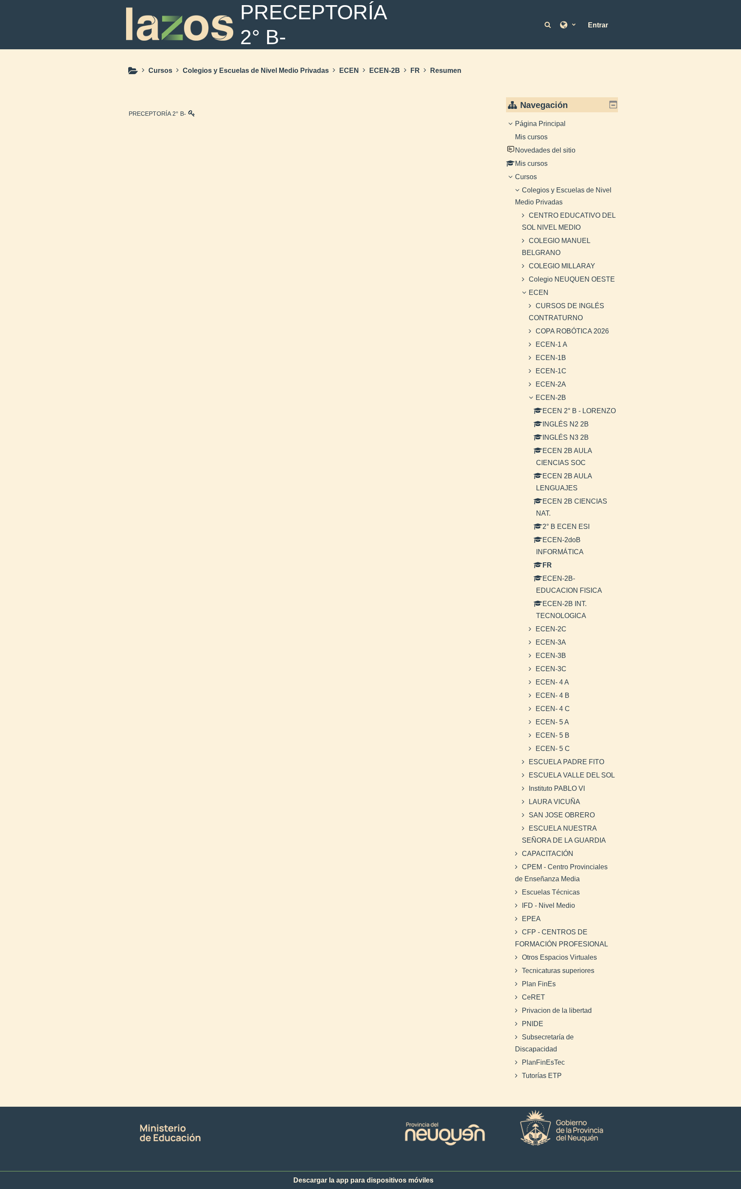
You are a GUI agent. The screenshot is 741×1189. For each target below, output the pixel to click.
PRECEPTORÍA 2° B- (157, 113)
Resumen (445, 70)
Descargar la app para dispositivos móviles (363, 1180)
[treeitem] (562, 600)
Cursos (526, 176)
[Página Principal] (179, 24)
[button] (548, 25)
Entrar (598, 25)
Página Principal (540, 123)
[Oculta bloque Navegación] (613, 104)
